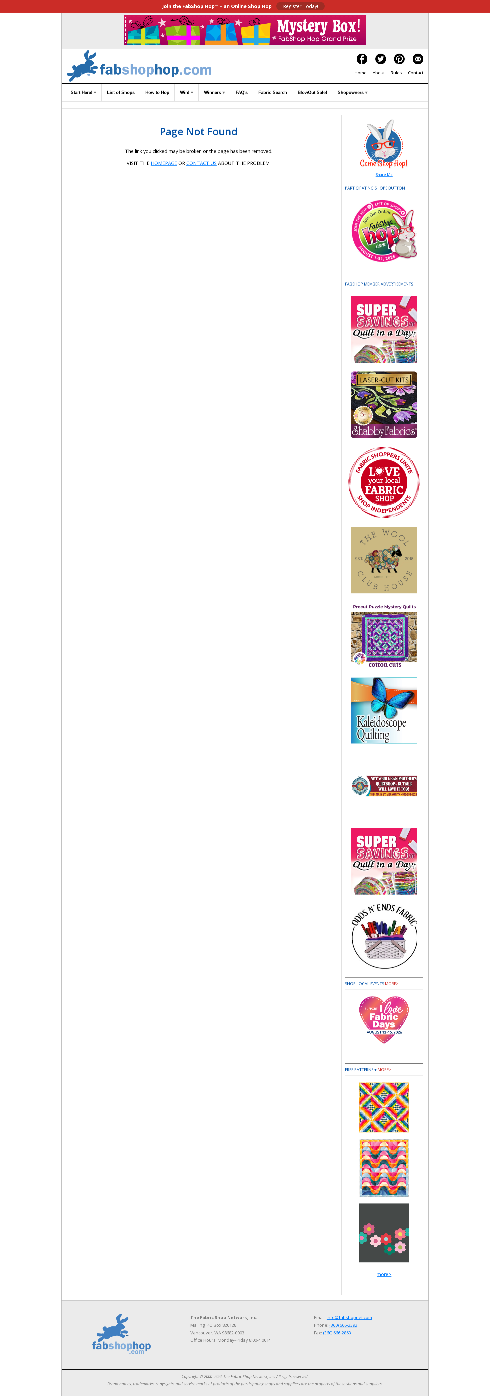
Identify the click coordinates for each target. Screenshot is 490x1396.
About (379, 73)
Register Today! (300, 6)
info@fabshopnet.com (349, 1317)
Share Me (384, 174)
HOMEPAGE (164, 163)
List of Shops (121, 92)
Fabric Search (272, 92)
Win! (185, 92)
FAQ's (242, 92)
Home (361, 73)
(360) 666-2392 (343, 1325)
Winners (213, 92)
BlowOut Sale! (312, 92)
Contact (415, 73)
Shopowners (351, 92)
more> (391, 984)
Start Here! (82, 92)
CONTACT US (201, 163)
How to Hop (157, 92)
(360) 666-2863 (337, 1333)
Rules (396, 73)
